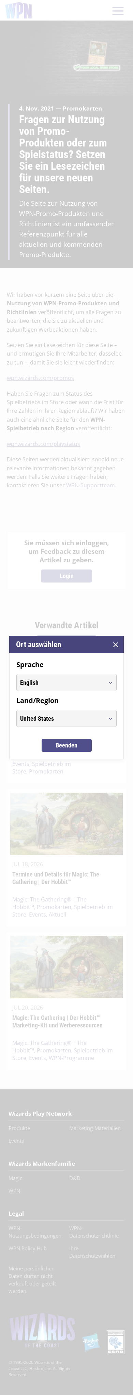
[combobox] (60, 682)
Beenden (66, 745)
